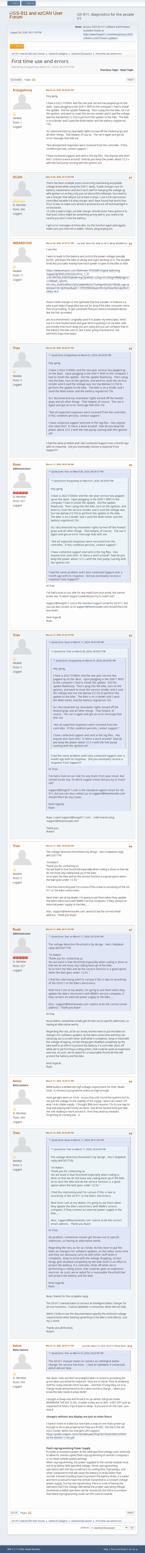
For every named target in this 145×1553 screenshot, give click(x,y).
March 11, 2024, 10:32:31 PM (60, 1080)
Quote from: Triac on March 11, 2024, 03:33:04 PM (77, 936)
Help (106, 1549)
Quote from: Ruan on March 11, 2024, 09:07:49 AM (77, 642)
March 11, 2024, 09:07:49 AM (60, 464)
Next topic (126, 70)
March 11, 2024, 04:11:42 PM (60, 929)
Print (130, 79)
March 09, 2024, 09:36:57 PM (60, 347)
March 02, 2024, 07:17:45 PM (60, 176)
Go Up (14, 1512)
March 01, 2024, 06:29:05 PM (60, 90)
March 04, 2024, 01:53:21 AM (60, 243)
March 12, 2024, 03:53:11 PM (60, 1345)
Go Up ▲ (133, 1549)
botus (17, 1081)
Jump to (85, 1527)
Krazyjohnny (22, 90)
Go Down (16, 79)
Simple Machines (32, 1549)
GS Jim (17, 177)
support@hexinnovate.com (92, 606)
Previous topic (109, 70)
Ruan (17, 464)
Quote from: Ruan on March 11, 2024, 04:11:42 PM (77, 1140)
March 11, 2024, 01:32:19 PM (60, 634)
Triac (16, 348)
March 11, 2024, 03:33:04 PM (60, 845)
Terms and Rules (118, 1549)
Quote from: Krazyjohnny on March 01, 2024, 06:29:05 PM (81, 355)
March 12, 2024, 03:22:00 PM (60, 1132)
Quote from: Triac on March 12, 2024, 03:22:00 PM (77, 1353)
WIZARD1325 (22, 243)
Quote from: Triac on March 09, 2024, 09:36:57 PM (77, 471)
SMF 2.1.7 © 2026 (15, 1549)
